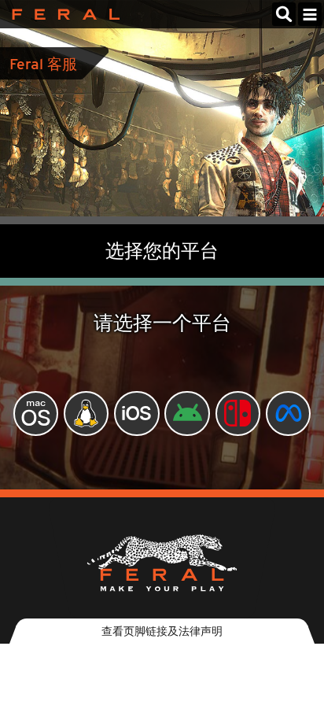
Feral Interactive (62, 14)
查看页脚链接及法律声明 (162, 630)
